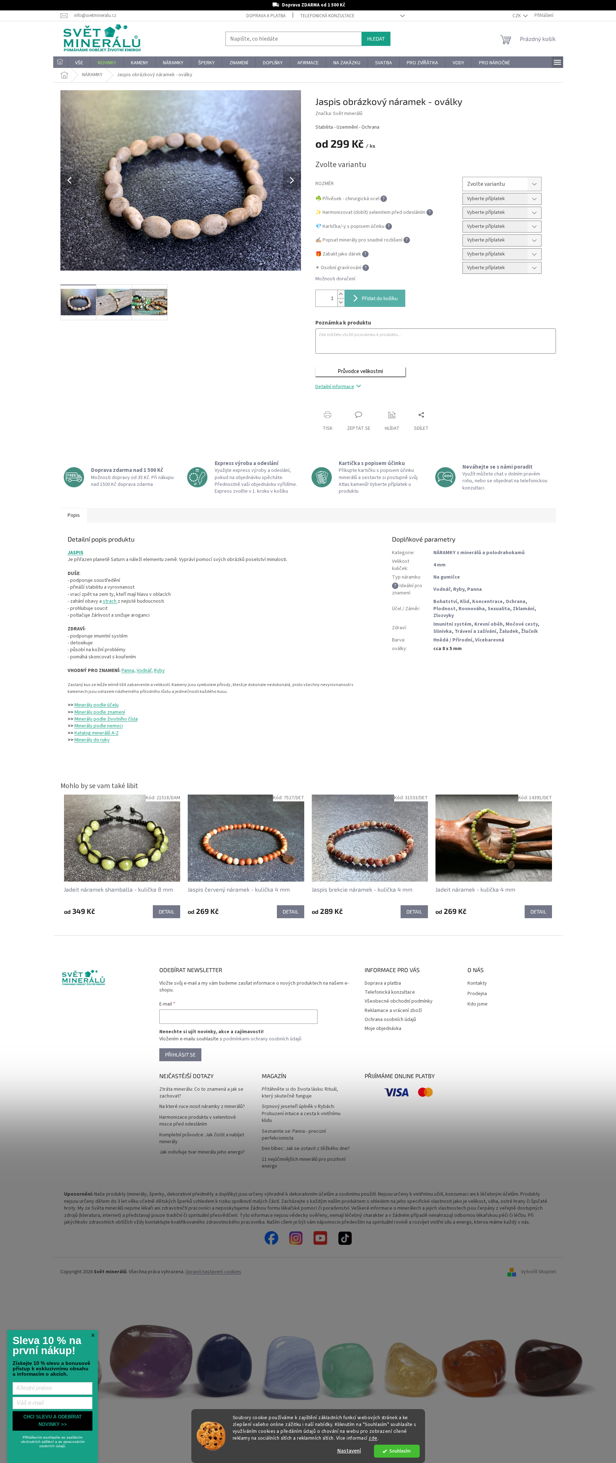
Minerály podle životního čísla (106, 719)
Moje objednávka (383, 1028)
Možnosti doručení (335, 279)
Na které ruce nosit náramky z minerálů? (202, 1106)
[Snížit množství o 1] (340, 302)
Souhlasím (400, 1451)
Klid (464, 601)
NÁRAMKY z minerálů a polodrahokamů (479, 552)
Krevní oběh (488, 624)
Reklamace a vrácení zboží (393, 1010)
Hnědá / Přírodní (452, 640)
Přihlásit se (180, 1055)
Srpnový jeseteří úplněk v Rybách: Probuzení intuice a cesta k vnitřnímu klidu (301, 1113)
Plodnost (444, 608)
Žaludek (508, 631)
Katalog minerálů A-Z (96, 733)
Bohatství (445, 601)
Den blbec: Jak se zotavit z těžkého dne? (306, 1148)
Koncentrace (487, 601)
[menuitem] (60, 62)
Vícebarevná (489, 640)
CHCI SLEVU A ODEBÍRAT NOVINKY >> (52, 1420)
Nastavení (349, 1451)
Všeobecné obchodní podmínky (399, 1001)
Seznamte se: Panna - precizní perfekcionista (294, 1135)
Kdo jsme (477, 1004)
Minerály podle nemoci (98, 726)
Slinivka (442, 631)
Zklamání (523, 608)
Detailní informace (334, 386)
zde (373, 1438)
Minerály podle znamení (99, 712)
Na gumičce (446, 577)
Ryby (159, 670)
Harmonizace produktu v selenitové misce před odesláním (197, 1121)
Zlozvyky (443, 615)
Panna (128, 670)
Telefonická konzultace (327, 16)
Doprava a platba (266, 16)
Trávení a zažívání (475, 631)
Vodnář (144, 670)
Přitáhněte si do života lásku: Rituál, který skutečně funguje (300, 1093)
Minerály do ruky (92, 740)
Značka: (338, 113)
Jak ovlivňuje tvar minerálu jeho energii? (202, 1152)
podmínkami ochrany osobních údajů (262, 1039)
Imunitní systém (452, 624)
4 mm (439, 565)
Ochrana (515, 601)
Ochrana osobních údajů (390, 1019)
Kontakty (477, 983)
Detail (166, 911)
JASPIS (75, 552)
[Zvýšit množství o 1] (340, 294)
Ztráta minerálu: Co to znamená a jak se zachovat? (201, 1093)
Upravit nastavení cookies (213, 1271)
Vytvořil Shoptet (538, 1271)
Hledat (376, 39)
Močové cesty (522, 624)
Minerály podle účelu (96, 705)
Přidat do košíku (380, 298)
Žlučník (529, 631)
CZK (517, 16)
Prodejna (477, 993)
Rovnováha (471, 608)
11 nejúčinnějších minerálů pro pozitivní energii (304, 1163)
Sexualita (499, 608)
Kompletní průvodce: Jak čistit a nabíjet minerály (201, 1138)
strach (110, 601)
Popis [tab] (74, 515)
